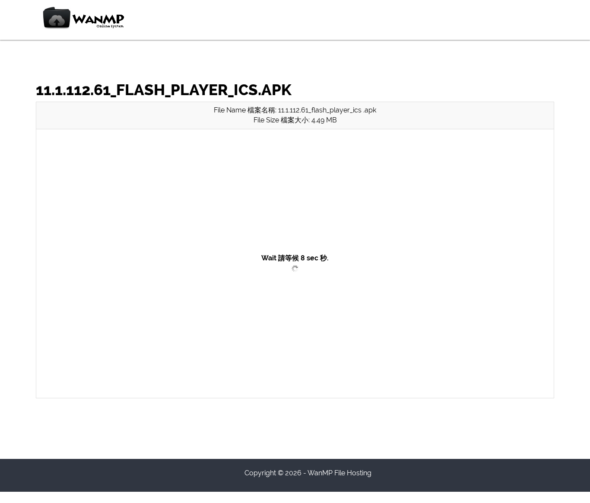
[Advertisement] (295, 197)
